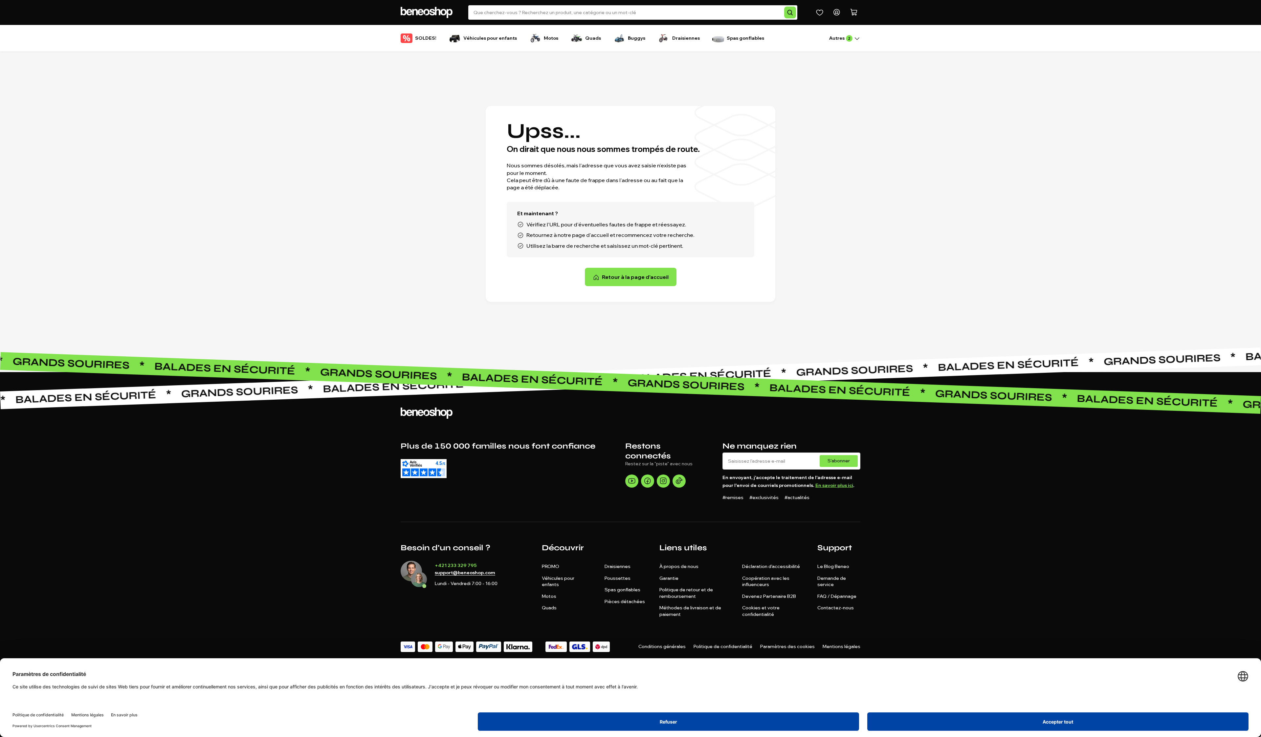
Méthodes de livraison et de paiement (690, 611)
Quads (549, 608)
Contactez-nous (835, 608)
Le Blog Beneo (833, 566)
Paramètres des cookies (787, 646)
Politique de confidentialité (723, 646)
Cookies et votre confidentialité (761, 611)
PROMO (550, 566)
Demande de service (831, 581)
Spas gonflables (622, 590)
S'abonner (839, 461)
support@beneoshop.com (465, 573)
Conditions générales (662, 646)
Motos (549, 596)
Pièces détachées (625, 601)
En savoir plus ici (834, 485)
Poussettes (617, 578)
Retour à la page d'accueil (635, 277)
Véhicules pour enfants (558, 581)
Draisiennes (617, 566)
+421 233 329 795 (455, 565)
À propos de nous (678, 566)
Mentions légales (841, 646)
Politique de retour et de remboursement (686, 593)
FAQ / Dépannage (836, 596)
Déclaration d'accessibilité (771, 566)
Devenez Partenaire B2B (769, 596)
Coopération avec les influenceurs (765, 581)
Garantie (668, 578)
